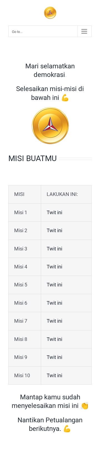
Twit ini (54, 212)
